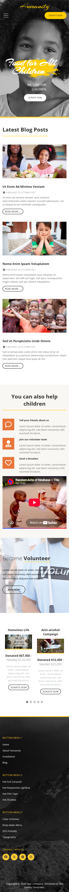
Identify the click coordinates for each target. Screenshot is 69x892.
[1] (27, 702)
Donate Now (35, 97)
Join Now (14, 589)
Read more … (13, 211)
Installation (9, 756)
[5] (42, 702)
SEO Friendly (10, 831)
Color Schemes (11, 819)
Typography (9, 837)
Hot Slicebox (9, 799)
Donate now (55, 15)
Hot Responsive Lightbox (16, 787)
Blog (5, 762)
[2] (31, 702)
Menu (6, 15)
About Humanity (12, 750)
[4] (38, 702)
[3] (34, 702)
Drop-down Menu (12, 825)
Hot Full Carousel (12, 781)
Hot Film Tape (10, 793)
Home (6, 744)
